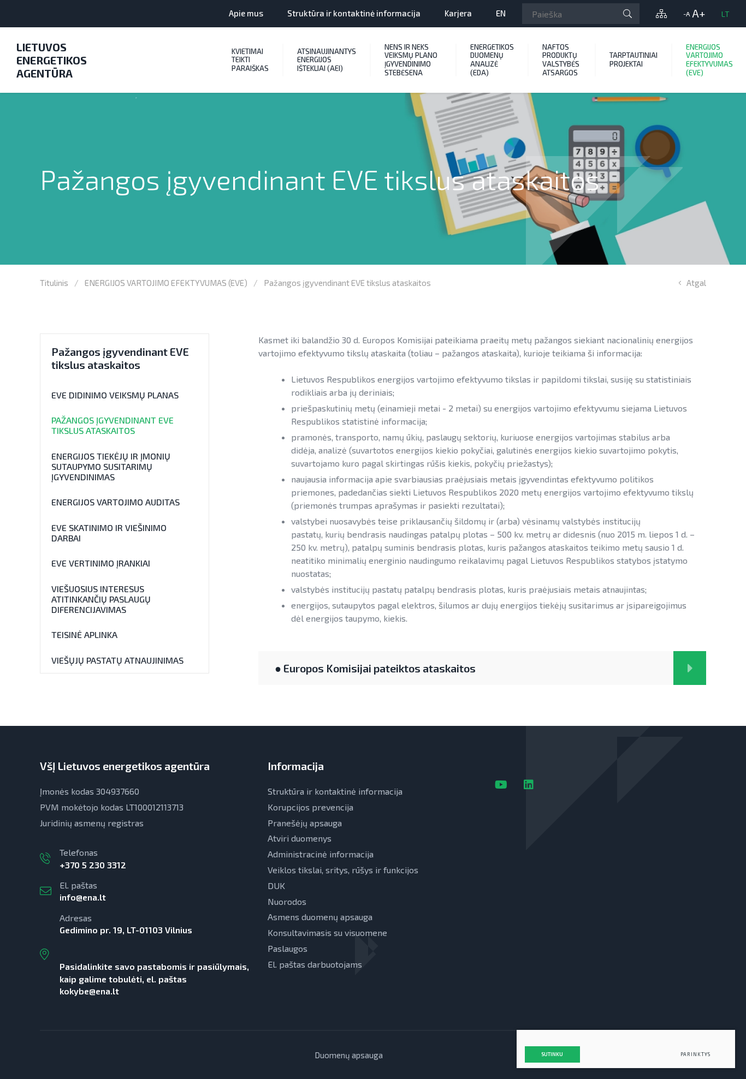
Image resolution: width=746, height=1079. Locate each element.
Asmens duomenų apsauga (320, 916)
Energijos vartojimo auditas (115, 502)
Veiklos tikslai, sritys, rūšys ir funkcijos (343, 870)
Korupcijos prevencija (310, 807)
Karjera (458, 13)
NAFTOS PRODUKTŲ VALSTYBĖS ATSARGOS (560, 60)
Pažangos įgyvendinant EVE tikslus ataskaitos (112, 425)
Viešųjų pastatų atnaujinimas (117, 660)
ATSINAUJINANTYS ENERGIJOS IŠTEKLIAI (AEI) (326, 60)
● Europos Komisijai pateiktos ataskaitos (375, 668)
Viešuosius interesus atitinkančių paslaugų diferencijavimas (101, 599)
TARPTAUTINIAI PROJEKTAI (633, 59)
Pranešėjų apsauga (305, 823)
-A (686, 13)
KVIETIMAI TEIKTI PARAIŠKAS (250, 60)
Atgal (696, 283)
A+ (698, 13)
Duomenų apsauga (349, 1055)
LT (725, 14)
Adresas (154, 954)
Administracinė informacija (321, 854)
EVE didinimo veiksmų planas (115, 395)
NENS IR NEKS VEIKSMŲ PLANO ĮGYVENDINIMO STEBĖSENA (410, 60)
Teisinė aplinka (84, 634)
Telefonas (93, 858)
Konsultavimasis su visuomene (327, 932)
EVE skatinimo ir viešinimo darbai (109, 532)
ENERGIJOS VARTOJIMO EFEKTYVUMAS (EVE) (166, 283)
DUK (276, 885)
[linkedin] (529, 784)
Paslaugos (287, 948)
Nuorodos (287, 901)
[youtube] (501, 784)
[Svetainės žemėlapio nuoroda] (661, 13)
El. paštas (83, 891)
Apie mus (246, 13)
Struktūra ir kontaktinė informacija (354, 13)
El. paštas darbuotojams (315, 964)
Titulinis (54, 283)
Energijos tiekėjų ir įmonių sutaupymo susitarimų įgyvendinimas (110, 466)
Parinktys (695, 1054)
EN (501, 13)
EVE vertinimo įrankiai (100, 563)
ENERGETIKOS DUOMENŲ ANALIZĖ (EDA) (492, 60)
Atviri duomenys (299, 838)
